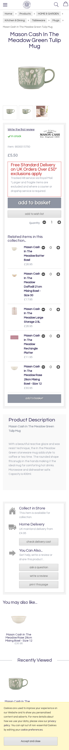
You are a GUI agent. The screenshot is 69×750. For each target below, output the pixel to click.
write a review (39, 576)
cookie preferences (32, 729)
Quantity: (34, 223)
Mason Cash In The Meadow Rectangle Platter (32, 344)
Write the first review (21, 129)
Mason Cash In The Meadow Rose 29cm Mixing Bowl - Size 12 (33, 375)
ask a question (39, 567)
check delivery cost (38, 541)
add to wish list (34, 214)
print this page (39, 584)
